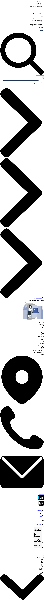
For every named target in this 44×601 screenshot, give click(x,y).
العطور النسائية (40, 517)
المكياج (41, 515)
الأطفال (41, 511)
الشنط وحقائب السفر (39, 524)
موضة (41, 508)
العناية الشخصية (39, 518)
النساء (41, 523)
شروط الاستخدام (39, 571)
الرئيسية (41, 87)
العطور (41, 516)
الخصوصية (40, 572)
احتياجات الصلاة (39, 510)
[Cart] (43, 77)
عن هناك (40, 573)
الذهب (41, 509)
